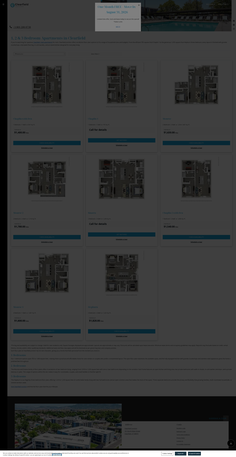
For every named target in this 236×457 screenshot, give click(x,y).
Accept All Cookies (194, 453)
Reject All (180, 453)
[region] (118, 453)
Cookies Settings (167, 453)
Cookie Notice (57, 455)
